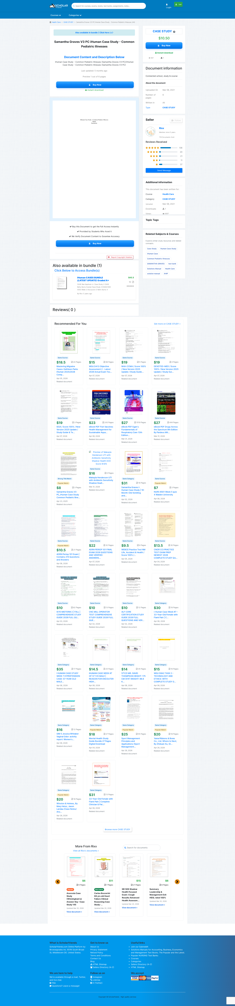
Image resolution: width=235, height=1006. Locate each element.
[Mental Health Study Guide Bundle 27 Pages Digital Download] (101, 709)
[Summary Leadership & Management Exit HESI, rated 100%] (159, 866)
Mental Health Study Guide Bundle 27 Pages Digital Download (100, 741)
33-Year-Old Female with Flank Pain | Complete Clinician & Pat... (101, 802)
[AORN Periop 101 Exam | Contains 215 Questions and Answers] (69, 525)
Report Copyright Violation (121, 257)
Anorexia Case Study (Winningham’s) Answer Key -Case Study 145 (76, 899)
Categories (74, 15)
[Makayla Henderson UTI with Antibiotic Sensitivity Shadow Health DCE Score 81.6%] (101, 457)
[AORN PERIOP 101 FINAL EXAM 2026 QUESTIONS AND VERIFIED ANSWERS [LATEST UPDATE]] (101, 525)
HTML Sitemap (99, 964)
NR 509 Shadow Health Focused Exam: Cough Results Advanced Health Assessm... (130, 895)
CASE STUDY (68, 22)
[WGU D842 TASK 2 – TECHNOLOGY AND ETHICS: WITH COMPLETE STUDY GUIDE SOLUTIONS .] (166, 648)
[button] (57, 881)
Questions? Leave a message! (65, 986)
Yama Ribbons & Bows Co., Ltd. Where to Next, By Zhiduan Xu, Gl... (165, 741)
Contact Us (95, 958)
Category (150, 199)
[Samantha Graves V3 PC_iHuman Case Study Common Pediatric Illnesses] (69, 462)
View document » (74, 912)
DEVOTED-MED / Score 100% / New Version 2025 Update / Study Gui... (166, 369)
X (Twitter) (97, 983)
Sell (179, 4)
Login (168, 7)
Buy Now (97, 85)
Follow (177, 120)
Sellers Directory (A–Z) (103, 967)
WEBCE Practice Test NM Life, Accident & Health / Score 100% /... (133, 552)
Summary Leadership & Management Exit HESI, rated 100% (158, 893)
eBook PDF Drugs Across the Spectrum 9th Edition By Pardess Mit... (166, 430)
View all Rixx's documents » (86, 850)
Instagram (97, 977)
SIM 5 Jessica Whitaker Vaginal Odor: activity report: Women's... (68, 737)
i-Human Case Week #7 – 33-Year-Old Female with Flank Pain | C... (166, 615)
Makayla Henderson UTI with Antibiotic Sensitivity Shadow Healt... (101, 480)
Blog (92, 961)
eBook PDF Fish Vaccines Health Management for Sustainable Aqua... (101, 430)
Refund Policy (96, 952)
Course (149, 194)
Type (148, 107)
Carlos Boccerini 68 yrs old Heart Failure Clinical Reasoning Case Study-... (102, 899)
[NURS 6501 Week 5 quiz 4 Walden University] (166, 462)
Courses (55, 15)
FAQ (53, 983)
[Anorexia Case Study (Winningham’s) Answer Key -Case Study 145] (76, 866)
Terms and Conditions (100, 955)
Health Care (56, 22)
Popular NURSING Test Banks (144, 955)
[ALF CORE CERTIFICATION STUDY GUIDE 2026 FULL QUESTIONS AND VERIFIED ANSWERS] (134, 587)
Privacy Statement (98, 949)
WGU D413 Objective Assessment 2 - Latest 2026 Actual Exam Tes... (100, 369)
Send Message (164, 170)
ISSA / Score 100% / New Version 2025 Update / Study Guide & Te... (68, 430)
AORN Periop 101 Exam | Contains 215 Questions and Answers (68, 557)
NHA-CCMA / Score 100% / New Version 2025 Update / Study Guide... (133, 369)
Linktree (96, 980)
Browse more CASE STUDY (117, 829)
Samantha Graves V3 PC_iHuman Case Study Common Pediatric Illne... (68, 495)
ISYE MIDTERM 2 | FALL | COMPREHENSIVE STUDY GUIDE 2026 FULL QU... (69, 615)
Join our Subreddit (139, 946)
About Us (94, 946)
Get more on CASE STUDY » (167, 324)
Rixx (161, 128)
